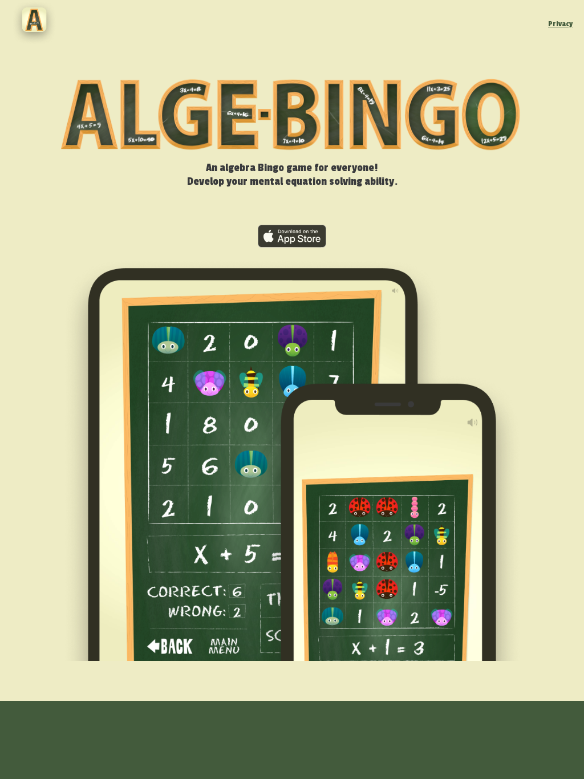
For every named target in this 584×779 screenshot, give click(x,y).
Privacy (560, 24)
